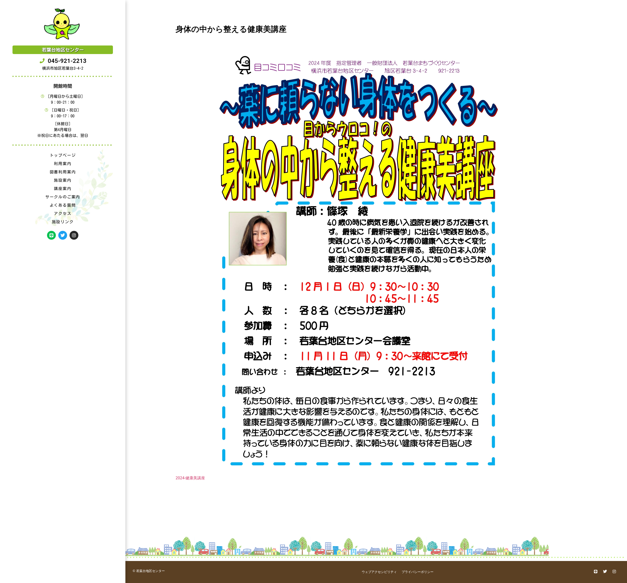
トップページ (63, 155)
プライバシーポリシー (418, 572)
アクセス (62, 213)
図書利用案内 (63, 172)
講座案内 (62, 189)
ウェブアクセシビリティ (379, 572)
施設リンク (63, 222)
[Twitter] (62, 235)
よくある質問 (63, 205)
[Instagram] (74, 235)
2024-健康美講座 (190, 478)
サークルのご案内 (62, 197)
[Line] (51, 235)
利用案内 (62, 164)
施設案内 (62, 180)
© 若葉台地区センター (149, 571)
